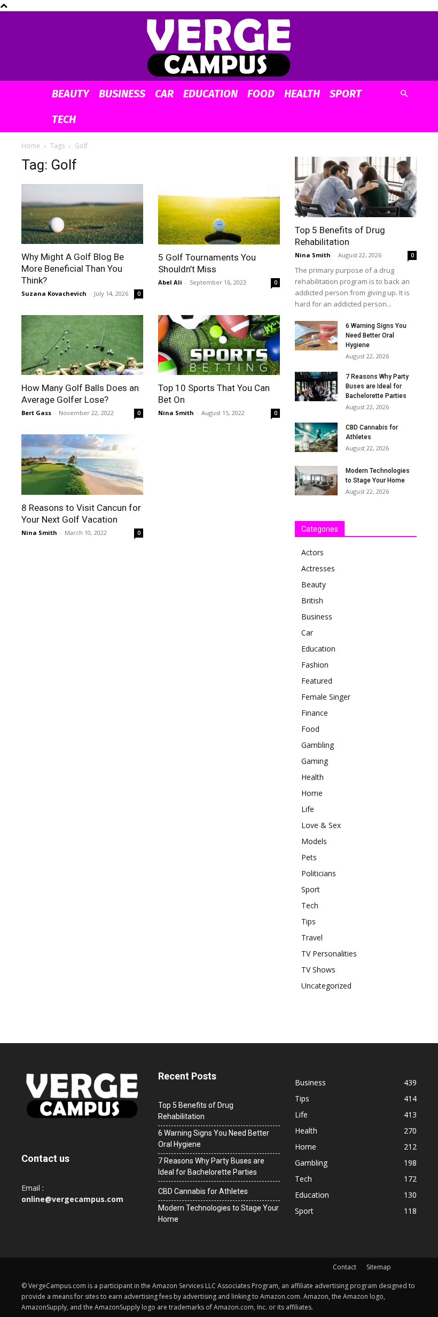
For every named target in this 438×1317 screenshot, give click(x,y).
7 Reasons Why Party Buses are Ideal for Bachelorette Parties (377, 386)
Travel (312, 937)
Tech (64, 119)
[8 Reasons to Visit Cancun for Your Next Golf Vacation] (82, 464)
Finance (314, 713)
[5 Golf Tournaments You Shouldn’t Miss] (219, 214)
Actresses (318, 568)
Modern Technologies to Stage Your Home (218, 1213)
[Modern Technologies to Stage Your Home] (316, 480)
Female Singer (325, 697)
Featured (316, 681)
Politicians (318, 873)
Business (122, 93)
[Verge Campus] (219, 47)
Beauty (70, 93)
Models (314, 841)
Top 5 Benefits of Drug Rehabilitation (195, 1111)
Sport (346, 93)
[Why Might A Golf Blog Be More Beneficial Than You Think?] (82, 214)
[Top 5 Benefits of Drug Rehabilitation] (356, 187)
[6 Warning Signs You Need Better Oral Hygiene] (316, 335)
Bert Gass (36, 413)
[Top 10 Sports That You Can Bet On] (219, 345)
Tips (308, 921)
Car (164, 93)
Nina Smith (176, 413)
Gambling (317, 745)
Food (261, 93)
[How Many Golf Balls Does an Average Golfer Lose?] (82, 345)
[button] (404, 94)
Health (302, 93)
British (312, 600)
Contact (344, 1267)
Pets (309, 857)
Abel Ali (170, 282)
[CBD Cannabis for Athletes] (316, 437)
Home (30, 145)
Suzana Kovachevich (54, 293)
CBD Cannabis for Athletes (203, 1191)
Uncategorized (326, 986)
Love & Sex (321, 825)
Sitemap (378, 1267)
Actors (312, 552)
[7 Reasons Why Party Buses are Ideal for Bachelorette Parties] (316, 386)
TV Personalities (329, 953)
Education (210, 93)
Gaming (314, 761)
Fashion (314, 665)
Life (307, 809)
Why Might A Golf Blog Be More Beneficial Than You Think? (72, 268)
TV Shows (318, 969)
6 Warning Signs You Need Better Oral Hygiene (376, 335)
